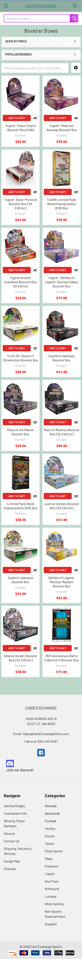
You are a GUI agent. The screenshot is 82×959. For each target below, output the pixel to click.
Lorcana (50, 896)
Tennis (49, 843)
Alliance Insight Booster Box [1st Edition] (20, 658)
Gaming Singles (14, 806)
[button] (76, 68)
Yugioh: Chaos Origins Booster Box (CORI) (20, 128)
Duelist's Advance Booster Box (20, 580)
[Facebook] (41, 752)
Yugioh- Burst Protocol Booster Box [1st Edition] (20, 204)
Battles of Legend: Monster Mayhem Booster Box (61, 582)
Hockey (50, 828)
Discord (9, 833)
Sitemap (10, 869)
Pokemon (51, 866)
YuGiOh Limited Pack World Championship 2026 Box (61, 204)
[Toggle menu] (6, 6)
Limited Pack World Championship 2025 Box (20, 506)
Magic (49, 859)
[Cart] (75, 5)
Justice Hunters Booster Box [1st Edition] (61, 506)
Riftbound (52, 889)
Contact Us (12, 841)
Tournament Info (15, 813)
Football (50, 821)
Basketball (52, 813)
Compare (35, 118)
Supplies (51, 924)
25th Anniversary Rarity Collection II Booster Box (61, 658)
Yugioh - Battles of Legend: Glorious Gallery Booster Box (61, 282)
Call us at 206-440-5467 (41, 741)
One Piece (52, 881)
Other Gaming (54, 904)
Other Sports (54, 851)
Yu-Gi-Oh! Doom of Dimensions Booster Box (20, 358)
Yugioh (49, 874)
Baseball (51, 806)
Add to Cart (16, 118)
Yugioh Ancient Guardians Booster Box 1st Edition (20, 282)
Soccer (50, 836)
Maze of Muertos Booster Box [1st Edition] (61, 432)
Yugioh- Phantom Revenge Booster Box (61, 128)
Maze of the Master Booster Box (20, 432)
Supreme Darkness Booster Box (61, 358)
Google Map (12, 861)
